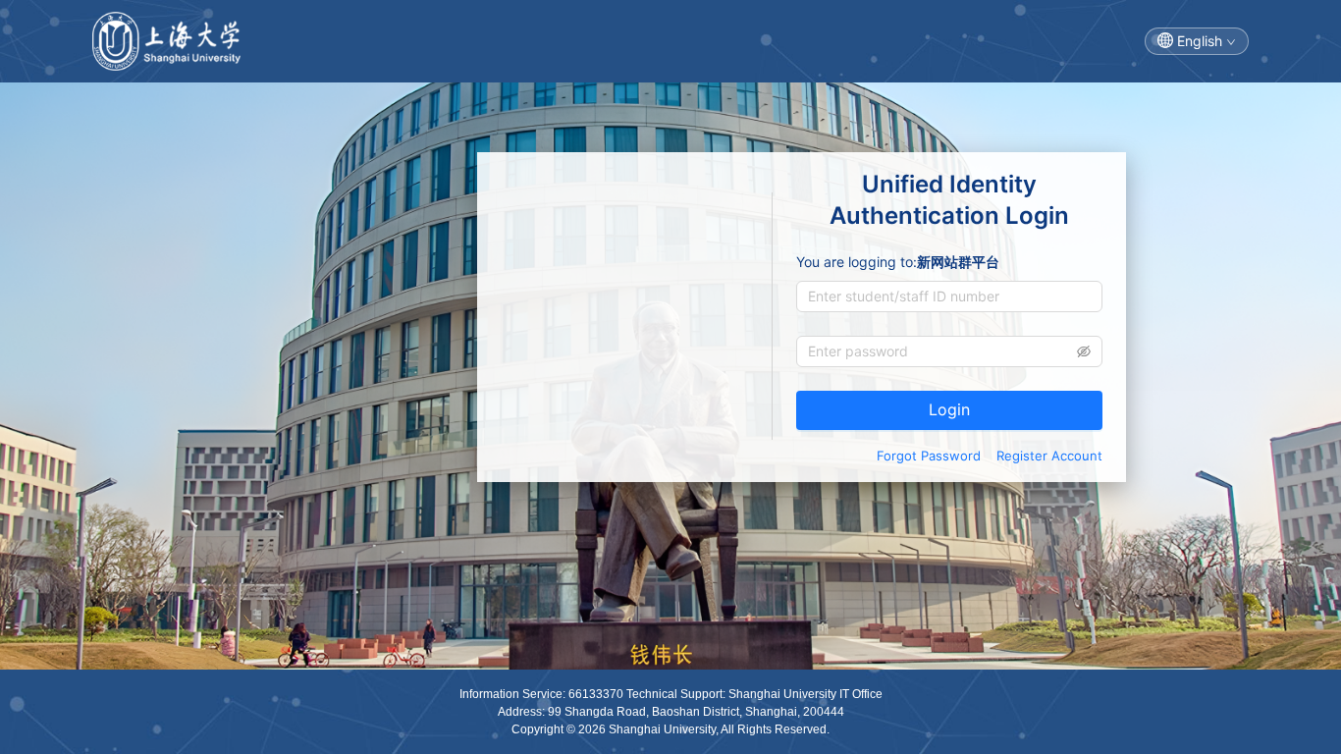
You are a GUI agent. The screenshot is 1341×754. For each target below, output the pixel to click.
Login (949, 409)
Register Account (1049, 455)
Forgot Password (929, 455)
